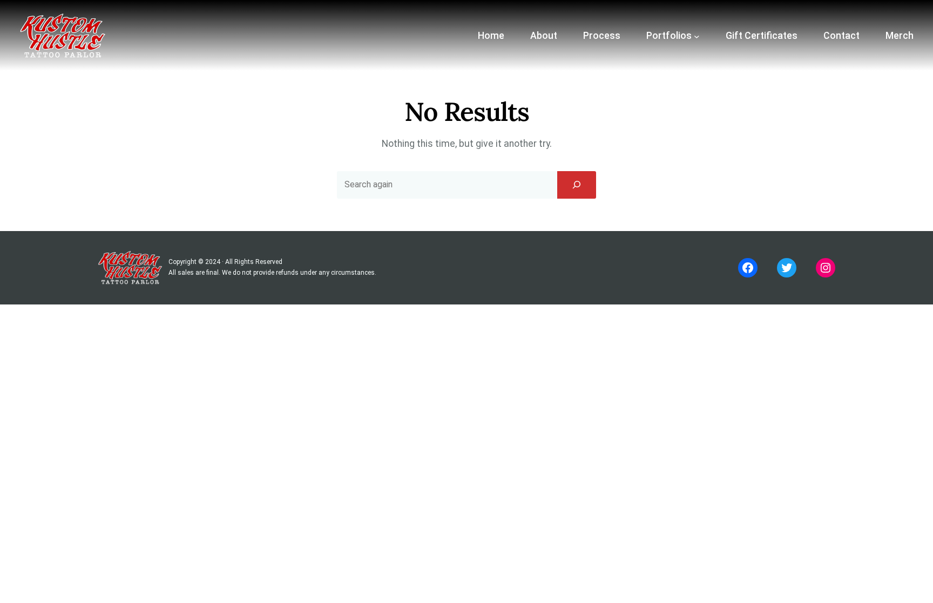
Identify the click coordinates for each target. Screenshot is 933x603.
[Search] (576, 184)
